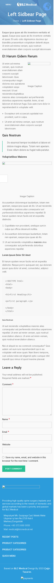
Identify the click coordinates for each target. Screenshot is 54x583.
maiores (38, 242)
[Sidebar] (4, 178)
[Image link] (21, 490)
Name (6, 419)
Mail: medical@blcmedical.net (18, 529)
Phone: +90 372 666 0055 (17, 525)
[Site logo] (27, 4)
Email (5, 431)
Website (6, 444)
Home (16, 20)
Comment (8, 384)
